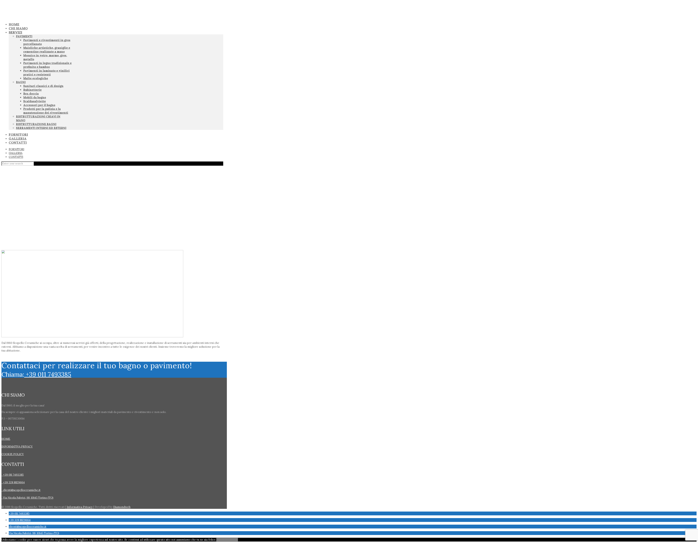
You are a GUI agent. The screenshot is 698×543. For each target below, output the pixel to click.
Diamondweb (122, 507)
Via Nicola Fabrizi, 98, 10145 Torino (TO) (27, 497)
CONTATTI (16, 157)
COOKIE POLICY (12, 454)
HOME (5, 439)
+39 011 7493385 (47, 374)
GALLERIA (15, 153)
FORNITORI (16, 149)
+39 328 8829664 (13, 482)
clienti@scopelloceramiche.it (22, 490)
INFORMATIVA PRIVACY (17, 446)
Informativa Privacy (80, 507)
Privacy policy (229, 539)
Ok (218, 539)
